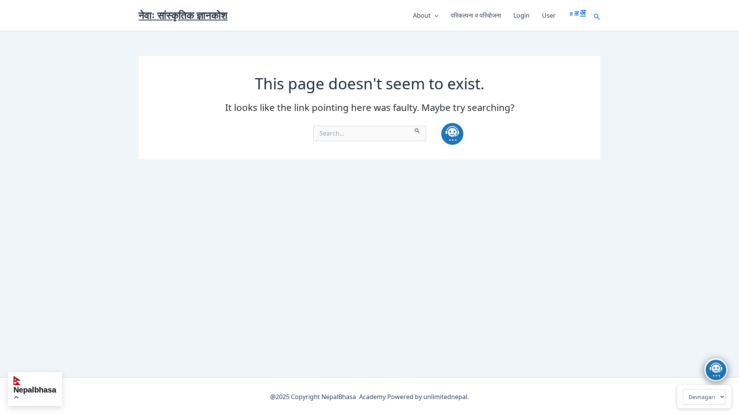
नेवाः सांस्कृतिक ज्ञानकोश (183, 15)
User (549, 15)
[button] (434, 15)
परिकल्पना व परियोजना (476, 15)
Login (521, 15)
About (422, 15)
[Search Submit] (417, 129)
